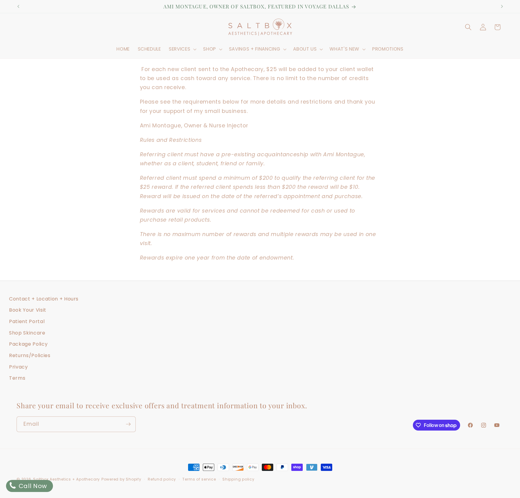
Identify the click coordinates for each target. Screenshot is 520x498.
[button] (182, 49)
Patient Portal (27, 321)
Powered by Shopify (121, 479)
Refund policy (162, 479)
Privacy (18, 366)
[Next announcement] (502, 6)
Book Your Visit (27, 310)
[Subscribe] (128, 424)
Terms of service (199, 479)
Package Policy (28, 344)
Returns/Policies (30, 355)
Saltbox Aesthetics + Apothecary (66, 479)
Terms (17, 378)
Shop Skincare (27, 332)
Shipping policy (238, 479)
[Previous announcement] (18, 6)
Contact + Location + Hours (44, 298)
